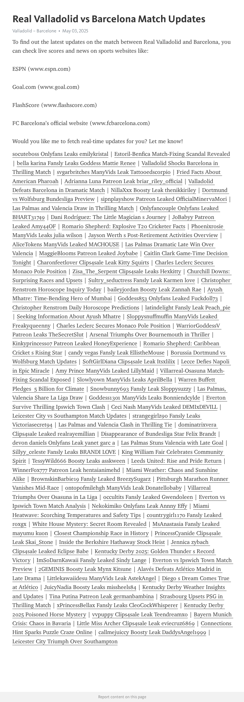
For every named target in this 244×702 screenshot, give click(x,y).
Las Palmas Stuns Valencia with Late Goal (172, 442)
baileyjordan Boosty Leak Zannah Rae (154, 289)
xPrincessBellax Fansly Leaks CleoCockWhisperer (117, 605)
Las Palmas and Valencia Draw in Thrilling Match (73, 208)
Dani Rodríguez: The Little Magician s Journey (108, 217)
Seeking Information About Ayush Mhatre (69, 316)
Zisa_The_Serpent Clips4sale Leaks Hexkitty (126, 271)
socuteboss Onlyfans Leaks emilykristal (60, 153)
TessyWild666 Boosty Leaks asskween (78, 460)
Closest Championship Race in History (101, 533)
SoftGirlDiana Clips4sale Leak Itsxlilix (129, 361)
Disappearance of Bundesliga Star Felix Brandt (158, 433)
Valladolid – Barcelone (34, 31)
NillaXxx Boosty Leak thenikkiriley (153, 190)
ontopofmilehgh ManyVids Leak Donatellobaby (123, 487)
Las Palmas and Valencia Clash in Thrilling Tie (115, 424)
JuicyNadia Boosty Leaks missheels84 (90, 587)
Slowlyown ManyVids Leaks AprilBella (124, 379)
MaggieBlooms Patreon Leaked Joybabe (88, 253)
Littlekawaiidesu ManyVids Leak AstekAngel (101, 578)
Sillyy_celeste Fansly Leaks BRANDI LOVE (64, 451)
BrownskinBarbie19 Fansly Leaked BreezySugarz (91, 478)
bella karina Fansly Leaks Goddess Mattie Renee (76, 163)
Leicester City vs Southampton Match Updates (69, 415)
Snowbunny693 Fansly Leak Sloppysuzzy (140, 388)
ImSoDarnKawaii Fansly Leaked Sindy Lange (91, 560)
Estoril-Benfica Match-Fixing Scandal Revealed (172, 153)
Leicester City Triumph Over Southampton (65, 641)
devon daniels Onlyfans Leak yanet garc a (63, 442)
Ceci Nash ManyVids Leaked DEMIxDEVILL (164, 406)
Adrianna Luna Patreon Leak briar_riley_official (123, 181)
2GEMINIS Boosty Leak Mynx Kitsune (85, 569)
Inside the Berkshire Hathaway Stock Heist (112, 542)
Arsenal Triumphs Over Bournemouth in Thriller (150, 334)
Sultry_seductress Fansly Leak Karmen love (141, 280)
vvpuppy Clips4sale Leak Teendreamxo (140, 614)
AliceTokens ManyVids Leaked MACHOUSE (65, 244)
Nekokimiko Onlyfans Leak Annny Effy (139, 505)
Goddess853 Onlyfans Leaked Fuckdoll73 (168, 298)
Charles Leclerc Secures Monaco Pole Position (113, 325)
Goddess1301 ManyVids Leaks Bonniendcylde (144, 397)
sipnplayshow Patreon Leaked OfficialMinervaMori (164, 198)
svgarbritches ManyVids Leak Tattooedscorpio (114, 172)
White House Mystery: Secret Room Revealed (89, 523)
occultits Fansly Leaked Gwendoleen (148, 496)
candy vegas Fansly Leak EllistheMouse (116, 352)
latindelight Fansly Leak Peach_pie (187, 307)
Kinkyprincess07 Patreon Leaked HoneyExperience (74, 343)
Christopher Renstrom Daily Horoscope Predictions (75, 307)
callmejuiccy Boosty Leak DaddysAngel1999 (152, 632)
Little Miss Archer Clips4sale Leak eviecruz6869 (136, 623)
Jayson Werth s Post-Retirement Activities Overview (153, 235)
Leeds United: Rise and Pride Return (176, 460)
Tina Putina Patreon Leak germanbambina (101, 596)
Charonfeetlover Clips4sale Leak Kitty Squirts (93, 262)
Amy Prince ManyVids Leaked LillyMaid (105, 370)
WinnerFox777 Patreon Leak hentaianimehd (66, 470)
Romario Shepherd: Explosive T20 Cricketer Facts (123, 226)
